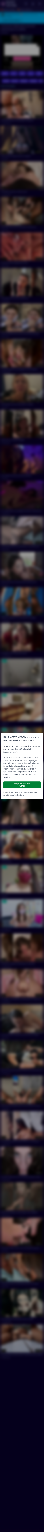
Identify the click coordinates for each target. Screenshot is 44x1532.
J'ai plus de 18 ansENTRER (22, 784)
